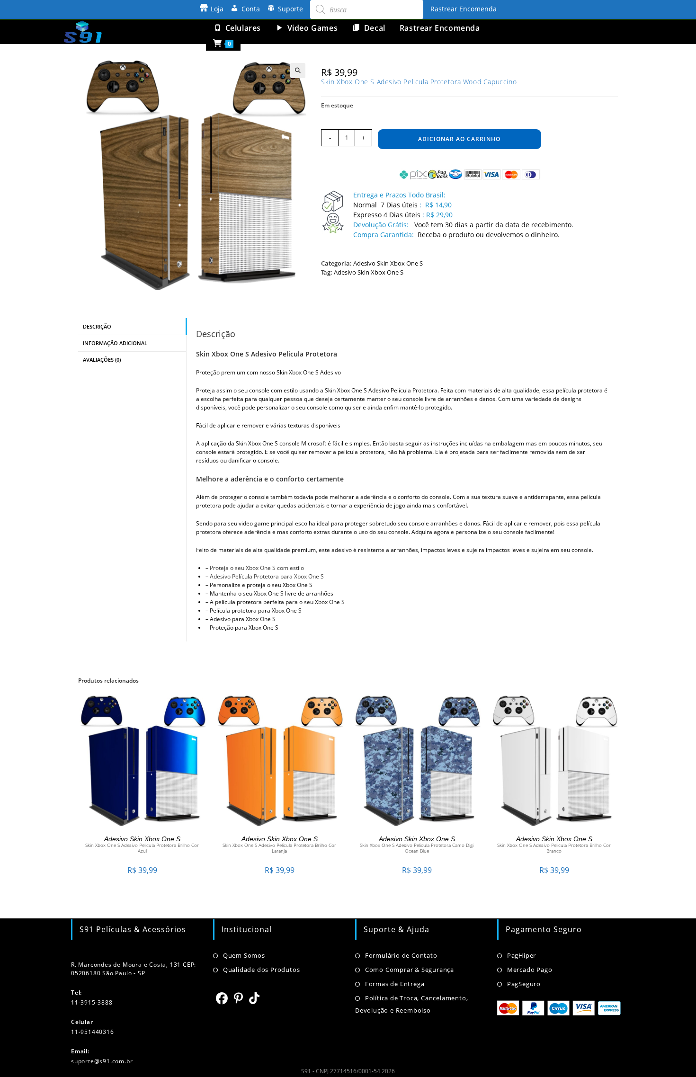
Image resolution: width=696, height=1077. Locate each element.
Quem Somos (244, 955)
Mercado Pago (529, 969)
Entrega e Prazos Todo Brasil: (399, 194)
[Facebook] (222, 998)
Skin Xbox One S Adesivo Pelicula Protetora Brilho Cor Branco (554, 848)
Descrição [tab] (97, 326)
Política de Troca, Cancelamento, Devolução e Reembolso (411, 1004)
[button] (297, 70)
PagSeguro (524, 983)
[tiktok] (254, 998)
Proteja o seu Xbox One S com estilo (257, 568)
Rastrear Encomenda (463, 8)
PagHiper (521, 955)
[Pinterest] (238, 998)
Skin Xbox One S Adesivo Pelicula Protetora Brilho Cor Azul (142, 848)
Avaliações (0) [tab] (102, 359)
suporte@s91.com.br (102, 1061)
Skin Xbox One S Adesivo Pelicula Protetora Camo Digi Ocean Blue (416, 848)
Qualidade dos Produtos (261, 969)
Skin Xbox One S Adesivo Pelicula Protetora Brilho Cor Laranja (279, 848)
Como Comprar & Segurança (409, 969)
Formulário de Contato (401, 955)
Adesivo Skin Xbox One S (388, 263)
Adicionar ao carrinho (459, 139)
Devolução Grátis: (381, 224)
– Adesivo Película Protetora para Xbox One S (264, 576)
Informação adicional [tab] (115, 343)
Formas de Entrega (394, 983)
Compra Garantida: (383, 234)
